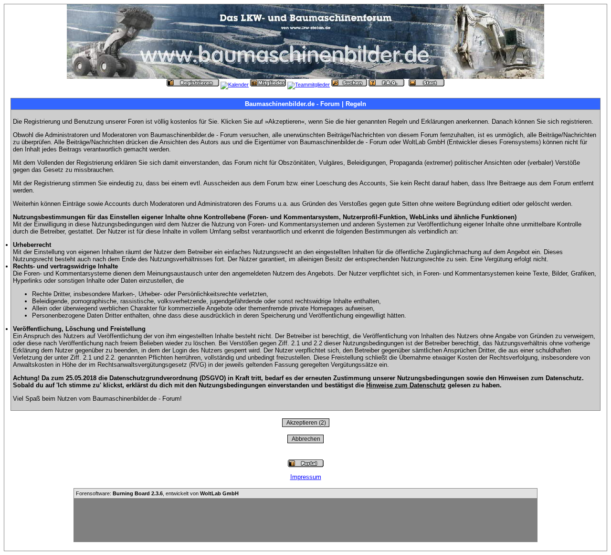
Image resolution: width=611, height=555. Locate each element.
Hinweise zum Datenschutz (406, 385)
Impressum (305, 476)
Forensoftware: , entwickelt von (157, 493)
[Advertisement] (305, 520)
